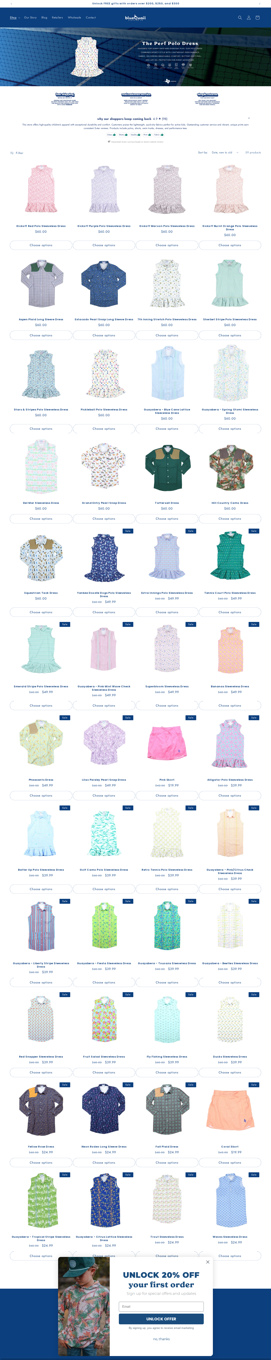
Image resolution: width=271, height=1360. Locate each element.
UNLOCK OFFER (161, 1319)
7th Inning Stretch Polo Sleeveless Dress (167, 319)
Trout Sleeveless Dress (167, 1237)
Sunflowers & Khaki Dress (230, 1330)
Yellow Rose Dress (41, 1147)
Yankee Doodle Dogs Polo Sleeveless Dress (104, 594)
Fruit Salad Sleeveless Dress (104, 1057)
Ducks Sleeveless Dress (230, 1057)
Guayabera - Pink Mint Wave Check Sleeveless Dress (104, 688)
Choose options (41, 245)
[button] (15, 17)
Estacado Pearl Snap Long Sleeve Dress (104, 319)
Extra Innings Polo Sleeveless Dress (167, 593)
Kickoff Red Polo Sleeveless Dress (41, 226)
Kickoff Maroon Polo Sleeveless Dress (167, 226)
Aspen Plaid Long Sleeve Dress (41, 319)
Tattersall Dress (167, 503)
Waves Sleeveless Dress (230, 1237)
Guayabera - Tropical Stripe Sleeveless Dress (41, 1238)
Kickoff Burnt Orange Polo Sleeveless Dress (230, 228)
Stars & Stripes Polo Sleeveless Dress (41, 409)
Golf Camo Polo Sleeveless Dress (104, 870)
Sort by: (203, 152)
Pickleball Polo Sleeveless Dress (104, 409)
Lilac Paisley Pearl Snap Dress (104, 780)
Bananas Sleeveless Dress (230, 686)
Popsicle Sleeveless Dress (41, 1330)
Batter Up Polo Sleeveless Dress (41, 870)
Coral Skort (230, 1147)
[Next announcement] (259, 4)
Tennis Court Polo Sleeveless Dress (230, 593)
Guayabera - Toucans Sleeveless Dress (167, 963)
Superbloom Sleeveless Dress (166, 686)
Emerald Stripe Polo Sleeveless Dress (41, 686)
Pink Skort (167, 780)
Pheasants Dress (41, 780)
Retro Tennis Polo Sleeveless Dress (167, 870)
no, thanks (161, 1339)
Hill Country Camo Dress (230, 503)
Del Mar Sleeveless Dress (41, 503)
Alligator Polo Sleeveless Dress (230, 780)
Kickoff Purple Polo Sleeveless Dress (104, 226)
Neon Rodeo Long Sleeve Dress (104, 1147)
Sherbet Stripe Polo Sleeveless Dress (230, 319)
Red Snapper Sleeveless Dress (41, 1057)
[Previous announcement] (11, 4)
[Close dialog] (207, 1262)
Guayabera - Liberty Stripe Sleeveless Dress (41, 965)
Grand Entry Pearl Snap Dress (104, 503)
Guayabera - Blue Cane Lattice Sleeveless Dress (167, 411)
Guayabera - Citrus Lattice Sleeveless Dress (104, 1238)
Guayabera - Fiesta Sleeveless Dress (104, 963)
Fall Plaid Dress (167, 1147)
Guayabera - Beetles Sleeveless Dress (230, 963)
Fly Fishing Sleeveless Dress (167, 1057)
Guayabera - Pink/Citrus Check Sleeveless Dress (230, 871)
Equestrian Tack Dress (41, 593)
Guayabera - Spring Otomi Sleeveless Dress (230, 411)
